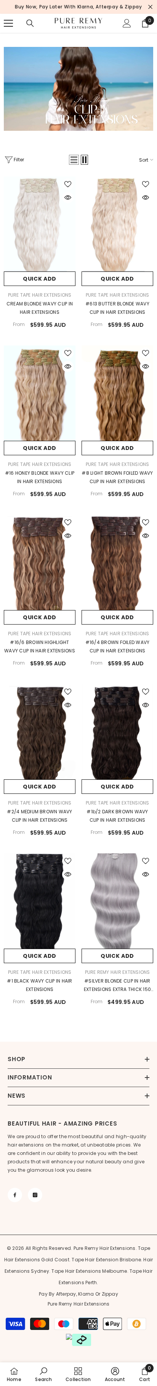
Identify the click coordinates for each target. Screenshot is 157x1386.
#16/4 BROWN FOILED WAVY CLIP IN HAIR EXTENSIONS (117, 646)
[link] (43, 1374)
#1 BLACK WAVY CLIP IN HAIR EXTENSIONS (39, 985)
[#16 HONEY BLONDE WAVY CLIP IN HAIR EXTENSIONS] (39, 393)
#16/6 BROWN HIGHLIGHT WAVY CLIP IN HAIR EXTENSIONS (39, 646)
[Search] (30, 23)
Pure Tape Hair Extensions (40, 295)
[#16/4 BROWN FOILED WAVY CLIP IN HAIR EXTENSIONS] (117, 562)
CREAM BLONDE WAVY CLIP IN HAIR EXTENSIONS (39, 307)
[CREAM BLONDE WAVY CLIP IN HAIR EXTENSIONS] (39, 224)
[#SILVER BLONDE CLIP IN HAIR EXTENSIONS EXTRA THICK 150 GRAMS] (117, 901)
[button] (74, 160)
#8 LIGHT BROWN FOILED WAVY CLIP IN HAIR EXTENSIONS (117, 477)
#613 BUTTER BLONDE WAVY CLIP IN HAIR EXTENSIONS (117, 307)
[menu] (8, 23)
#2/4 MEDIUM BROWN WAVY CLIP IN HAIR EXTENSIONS (39, 815)
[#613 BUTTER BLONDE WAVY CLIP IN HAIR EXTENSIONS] (117, 224)
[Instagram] (35, 1195)
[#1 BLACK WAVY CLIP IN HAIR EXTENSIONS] (39, 901)
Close (150, 7)
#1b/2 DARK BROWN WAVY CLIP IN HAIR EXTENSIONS (117, 815)
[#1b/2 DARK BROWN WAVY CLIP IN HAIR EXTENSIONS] (117, 731)
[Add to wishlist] (68, 184)
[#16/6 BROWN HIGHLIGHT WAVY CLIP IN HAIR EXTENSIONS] (39, 562)
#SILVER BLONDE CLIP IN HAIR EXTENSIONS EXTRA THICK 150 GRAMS (117, 986)
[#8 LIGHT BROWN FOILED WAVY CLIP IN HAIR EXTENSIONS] (117, 393)
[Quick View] (68, 197)
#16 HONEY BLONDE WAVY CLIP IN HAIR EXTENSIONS (39, 477)
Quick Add (39, 279)
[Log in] (127, 23)
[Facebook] (15, 1195)
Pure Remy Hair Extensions (117, 972)
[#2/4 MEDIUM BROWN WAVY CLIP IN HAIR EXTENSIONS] (39, 731)
